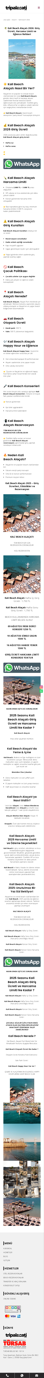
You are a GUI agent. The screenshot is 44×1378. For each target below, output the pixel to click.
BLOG (5, 1256)
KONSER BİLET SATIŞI (11, 1285)
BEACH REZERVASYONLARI (13, 1278)
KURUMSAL (7, 1248)
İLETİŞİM (6, 1260)
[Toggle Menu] (39, 7)
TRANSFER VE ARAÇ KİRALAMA (14, 1281)
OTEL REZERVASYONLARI (12, 1274)
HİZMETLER (7, 1252)
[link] (7, 1375)
